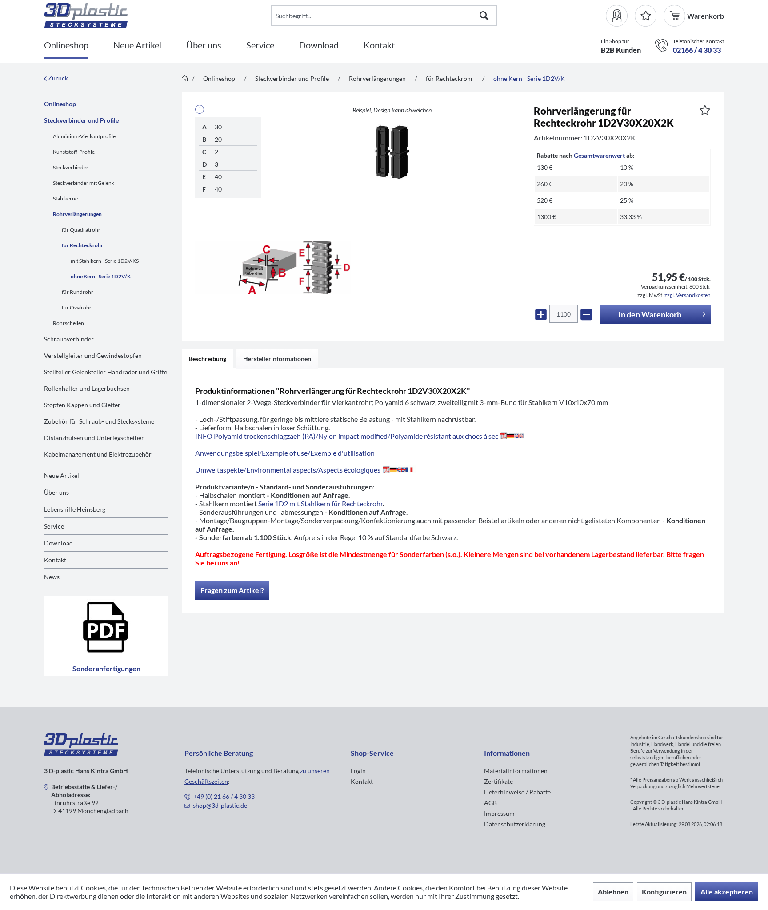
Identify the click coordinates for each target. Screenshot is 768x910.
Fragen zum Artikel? (232, 590)
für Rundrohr (77, 292)
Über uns (56, 492)
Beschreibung (207, 358)
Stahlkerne (65, 198)
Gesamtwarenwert (599, 155)
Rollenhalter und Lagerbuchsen (87, 388)
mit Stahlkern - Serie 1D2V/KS (105, 260)
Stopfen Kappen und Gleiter (82, 405)
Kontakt (55, 560)
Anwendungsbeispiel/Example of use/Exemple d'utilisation (285, 453)
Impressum (499, 813)
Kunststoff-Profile (74, 151)
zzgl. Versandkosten (687, 295)
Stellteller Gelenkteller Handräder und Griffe (105, 372)
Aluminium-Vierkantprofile (84, 136)
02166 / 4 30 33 (697, 50)
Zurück (57, 78)
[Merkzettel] (645, 16)
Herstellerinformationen (277, 358)
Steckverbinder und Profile (81, 120)
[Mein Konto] (620, 16)
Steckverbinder (70, 167)
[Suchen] (484, 16)
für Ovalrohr (77, 307)
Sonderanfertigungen (106, 668)
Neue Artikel (61, 475)
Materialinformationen (516, 770)
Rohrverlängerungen (77, 214)
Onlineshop (60, 104)
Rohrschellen (68, 323)
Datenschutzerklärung (514, 824)
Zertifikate (498, 781)
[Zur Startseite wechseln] (185, 79)
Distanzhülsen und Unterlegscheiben (94, 437)
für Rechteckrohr (82, 245)
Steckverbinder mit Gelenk (83, 183)
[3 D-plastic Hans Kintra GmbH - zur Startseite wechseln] (157, 15)
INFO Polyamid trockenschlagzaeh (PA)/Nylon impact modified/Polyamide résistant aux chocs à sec (346, 436)
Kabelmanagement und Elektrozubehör (98, 454)
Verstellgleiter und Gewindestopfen (93, 355)
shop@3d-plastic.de (220, 805)
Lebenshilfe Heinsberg (74, 509)
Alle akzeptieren (726, 891)
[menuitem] (620, 16)
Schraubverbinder (69, 339)
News (52, 577)
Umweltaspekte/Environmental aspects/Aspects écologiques (287, 469)
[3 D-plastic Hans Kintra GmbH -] (81, 753)
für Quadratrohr (81, 229)
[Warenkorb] (675, 16)
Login (358, 770)
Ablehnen (613, 891)
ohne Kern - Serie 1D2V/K (101, 276)
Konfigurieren (664, 891)
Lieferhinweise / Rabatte (517, 792)
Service (54, 526)
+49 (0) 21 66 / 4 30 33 (224, 796)
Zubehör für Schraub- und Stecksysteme (99, 421)
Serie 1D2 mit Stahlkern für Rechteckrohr (320, 503)
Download (58, 543)
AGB (490, 802)
